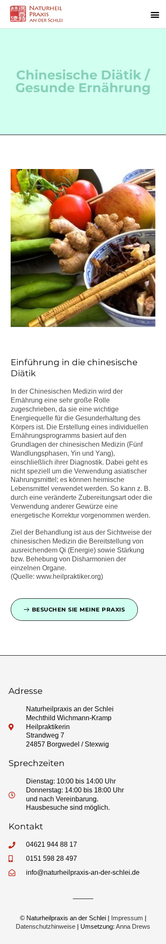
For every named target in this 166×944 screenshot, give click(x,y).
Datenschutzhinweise (45, 926)
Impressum (127, 917)
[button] (155, 14)
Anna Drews (133, 926)
